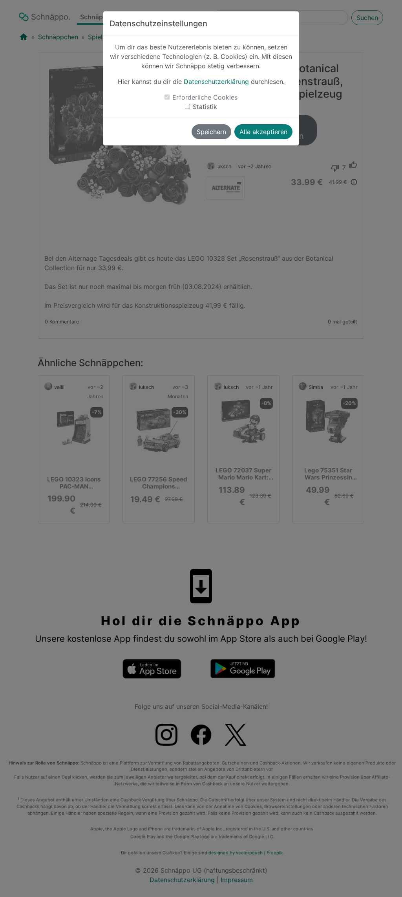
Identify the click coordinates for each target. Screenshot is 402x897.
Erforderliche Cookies (205, 97)
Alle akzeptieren (263, 132)
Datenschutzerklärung (216, 81)
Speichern (211, 132)
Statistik (205, 107)
